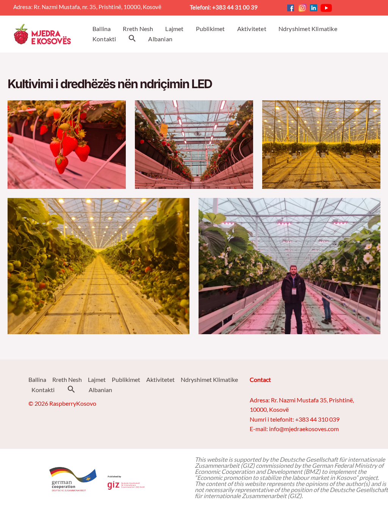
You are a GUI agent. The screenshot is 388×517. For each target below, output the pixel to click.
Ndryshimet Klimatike (209, 379)
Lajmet (97, 379)
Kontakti (43, 389)
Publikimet (126, 379)
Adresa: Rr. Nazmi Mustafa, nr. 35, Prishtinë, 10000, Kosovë (90, 7)
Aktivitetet (160, 379)
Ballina (37, 379)
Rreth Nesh (67, 379)
